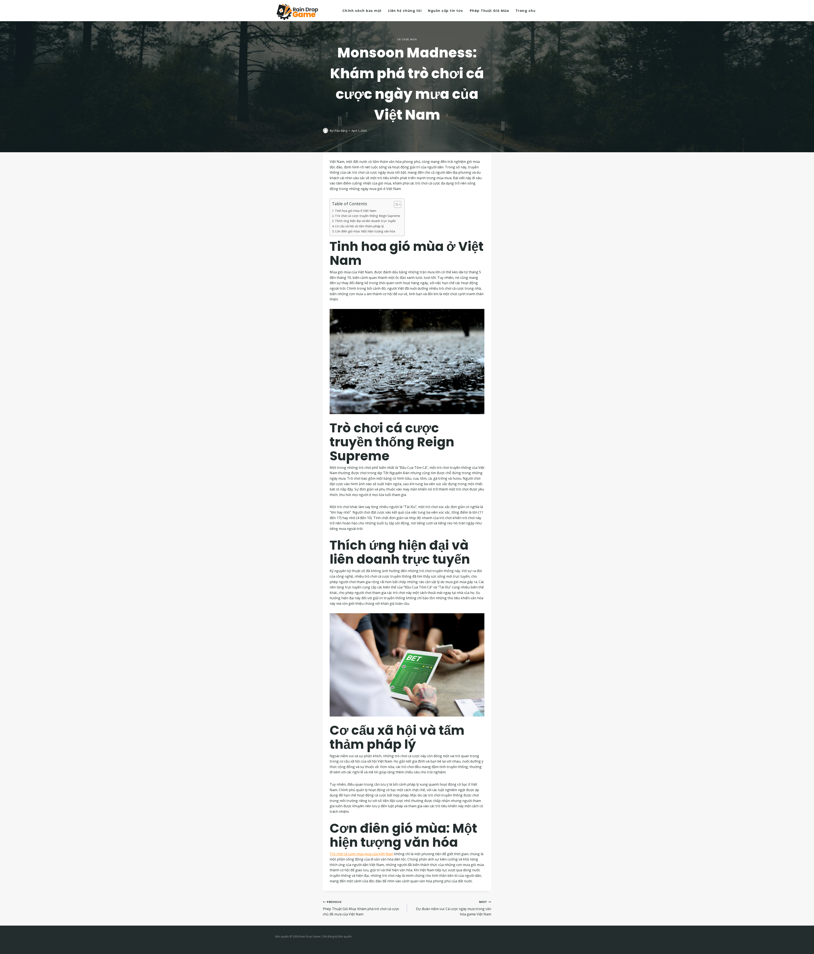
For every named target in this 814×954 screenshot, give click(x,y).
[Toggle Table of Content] (395, 204)
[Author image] (325, 130)
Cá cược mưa (407, 39)
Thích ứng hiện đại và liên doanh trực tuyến (365, 221)
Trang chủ (526, 10)
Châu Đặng (340, 131)
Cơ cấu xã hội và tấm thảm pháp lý (359, 226)
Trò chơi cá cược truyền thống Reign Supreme (367, 216)
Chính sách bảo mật (362, 10)
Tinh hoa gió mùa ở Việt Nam (355, 211)
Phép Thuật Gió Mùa (489, 10)
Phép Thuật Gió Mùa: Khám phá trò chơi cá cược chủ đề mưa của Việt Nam (361, 908)
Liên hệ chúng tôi (405, 10)
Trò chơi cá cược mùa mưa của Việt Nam (361, 854)
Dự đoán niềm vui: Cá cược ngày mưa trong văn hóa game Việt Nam (453, 908)
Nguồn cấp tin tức (445, 10)
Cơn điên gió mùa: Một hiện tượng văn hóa (365, 231)
